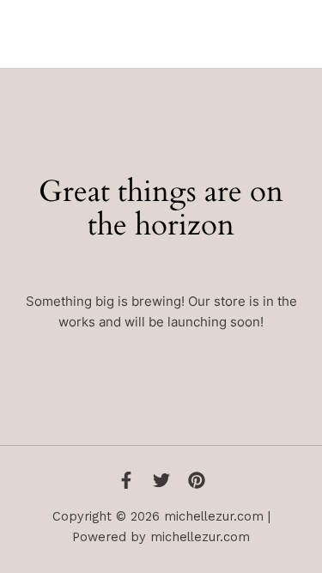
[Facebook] (126, 480)
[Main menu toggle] (292, 33)
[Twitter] (161, 480)
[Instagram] (196, 480)
